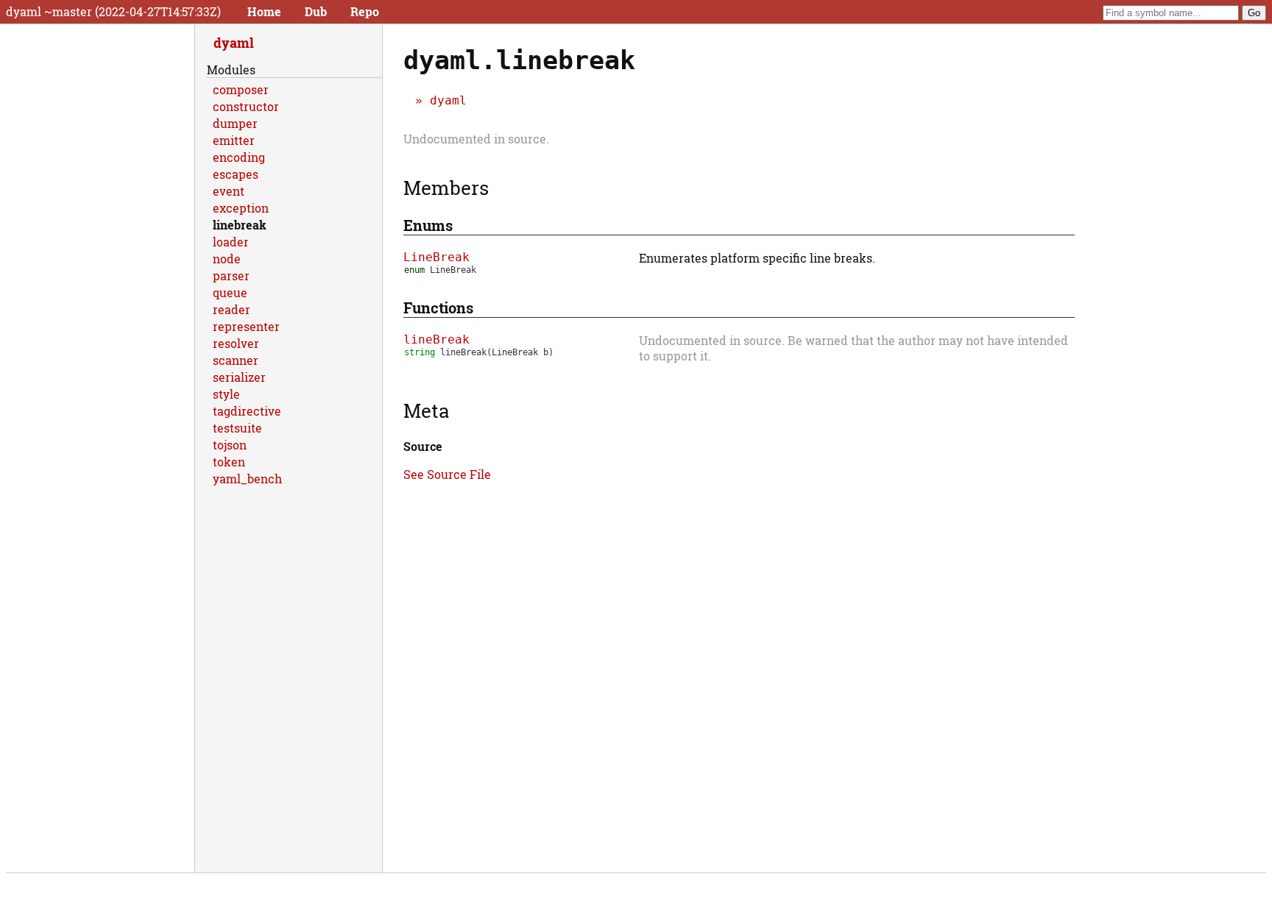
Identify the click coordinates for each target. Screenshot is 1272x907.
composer (241, 89)
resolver (236, 343)
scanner (235, 360)
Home (264, 11)
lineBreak (436, 339)
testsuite (237, 427)
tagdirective (247, 411)
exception (241, 208)
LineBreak (436, 257)
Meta (426, 410)
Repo (364, 11)
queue (230, 292)
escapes (235, 174)
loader (231, 241)
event (228, 191)
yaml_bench (247, 478)
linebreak (239, 224)
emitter (234, 140)
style (226, 394)
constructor (246, 106)
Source (422, 446)
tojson (230, 444)
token (229, 461)
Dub (316, 11)
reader (231, 309)
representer (246, 326)
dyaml (448, 100)
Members (446, 187)
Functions (438, 307)
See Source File (447, 474)
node (227, 258)
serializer (239, 377)
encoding (239, 157)
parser (231, 275)
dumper (235, 123)
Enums (428, 225)
